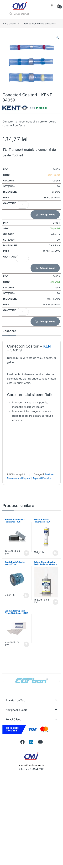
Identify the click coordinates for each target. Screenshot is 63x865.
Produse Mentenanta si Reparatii (39, 23)
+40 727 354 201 (32, 769)
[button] (57, 38)
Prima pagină (9, 23)
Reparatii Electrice (42, 478)
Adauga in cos (47, 214)
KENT (48, 346)
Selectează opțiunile (52, 553)
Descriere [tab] (9, 331)
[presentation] (60, 681)
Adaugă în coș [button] (25, 553)
